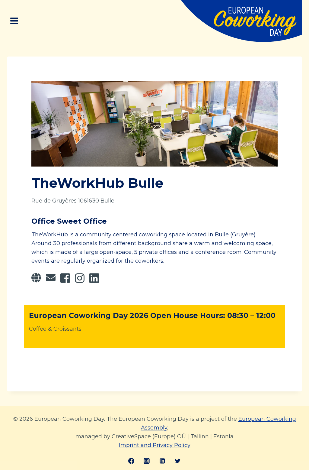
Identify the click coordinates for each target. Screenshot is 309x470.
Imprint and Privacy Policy (154, 445)
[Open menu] (14, 21)
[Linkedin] (162, 461)
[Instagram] (147, 461)
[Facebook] (131, 461)
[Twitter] (178, 461)
